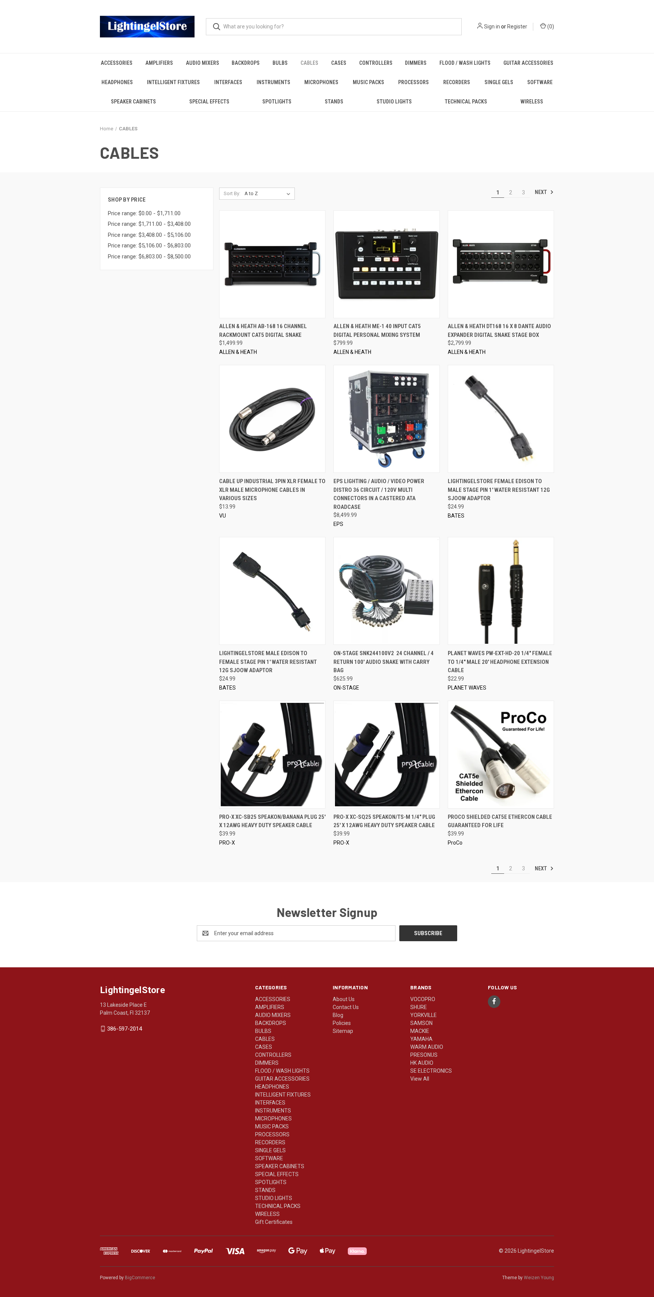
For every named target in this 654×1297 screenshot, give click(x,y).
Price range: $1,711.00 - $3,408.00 (149, 224)
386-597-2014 (124, 1028)
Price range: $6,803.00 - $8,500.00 (149, 256)
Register (517, 26)
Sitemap (343, 1031)
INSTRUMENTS (273, 82)
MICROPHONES (321, 82)
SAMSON (421, 1023)
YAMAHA (421, 1039)
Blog (338, 1015)
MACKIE (419, 1031)
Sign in (492, 26)
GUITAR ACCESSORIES (528, 63)
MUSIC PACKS (368, 82)
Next (541, 192)
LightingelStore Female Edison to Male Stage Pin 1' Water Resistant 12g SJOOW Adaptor (499, 490)
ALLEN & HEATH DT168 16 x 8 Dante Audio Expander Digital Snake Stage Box (499, 330)
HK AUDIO (421, 1063)
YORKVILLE (423, 1015)
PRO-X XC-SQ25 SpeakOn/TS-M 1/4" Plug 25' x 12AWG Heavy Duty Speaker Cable (384, 821)
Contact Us (346, 1007)
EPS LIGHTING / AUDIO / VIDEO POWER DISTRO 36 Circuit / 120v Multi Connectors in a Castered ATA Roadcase (378, 494)
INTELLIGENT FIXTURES (173, 82)
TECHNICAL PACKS (466, 102)
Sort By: (232, 193)
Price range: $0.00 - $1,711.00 (144, 213)
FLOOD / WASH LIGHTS (464, 63)
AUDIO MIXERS (202, 63)
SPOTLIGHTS (276, 102)
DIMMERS (416, 63)
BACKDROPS (246, 63)
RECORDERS (456, 82)
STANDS (334, 102)
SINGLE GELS (498, 82)
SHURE (418, 1007)
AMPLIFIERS (159, 63)
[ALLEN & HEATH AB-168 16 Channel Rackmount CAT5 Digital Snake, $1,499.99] (272, 264)
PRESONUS (424, 1055)
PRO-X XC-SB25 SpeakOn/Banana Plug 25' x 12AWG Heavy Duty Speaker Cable (272, 821)
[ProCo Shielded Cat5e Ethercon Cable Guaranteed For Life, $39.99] (501, 754)
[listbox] (268, 193)
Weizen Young (539, 1277)
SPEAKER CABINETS (133, 102)
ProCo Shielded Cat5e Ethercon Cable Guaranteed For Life (500, 821)
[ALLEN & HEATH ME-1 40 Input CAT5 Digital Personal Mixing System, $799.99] (386, 264)
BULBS (280, 63)
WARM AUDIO (426, 1047)
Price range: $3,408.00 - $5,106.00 (149, 235)
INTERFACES (228, 82)
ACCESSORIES (116, 63)
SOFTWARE (540, 82)
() (550, 26)
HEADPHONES (117, 82)
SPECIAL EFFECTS (209, 102)
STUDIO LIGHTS (394, 102)
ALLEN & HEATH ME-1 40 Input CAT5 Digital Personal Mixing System (377, 330)
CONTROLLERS (375, 63)
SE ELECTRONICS (431, 1071)
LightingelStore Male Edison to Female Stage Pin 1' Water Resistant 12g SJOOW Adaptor (268, 662)
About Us (344, 999)
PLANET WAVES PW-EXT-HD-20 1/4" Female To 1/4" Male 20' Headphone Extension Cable (500, 662)
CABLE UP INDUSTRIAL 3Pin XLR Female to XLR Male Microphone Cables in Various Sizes (272, 490)
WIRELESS (531, 102)
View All (419, 1079)
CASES (338, 63)
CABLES (309, 63)
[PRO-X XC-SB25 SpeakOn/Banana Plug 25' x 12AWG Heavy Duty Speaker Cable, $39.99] (272, 754)
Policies (342, 1023)
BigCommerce (140, 1277)
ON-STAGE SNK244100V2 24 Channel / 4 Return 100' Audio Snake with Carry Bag (383, 662)
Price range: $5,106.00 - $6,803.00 (149, 245)
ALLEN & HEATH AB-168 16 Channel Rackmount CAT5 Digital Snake (263, 330)
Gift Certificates (274, 1222)
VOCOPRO (422, 999)
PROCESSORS (413, 82)
